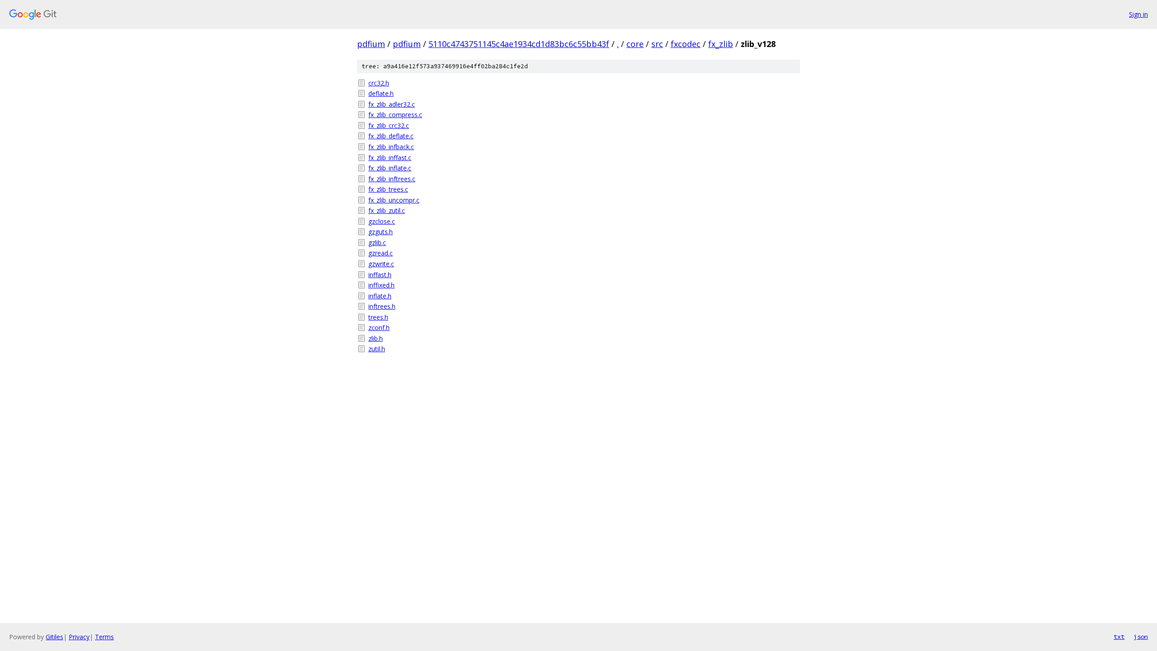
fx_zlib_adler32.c (391, 104)
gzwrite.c (381, 263)
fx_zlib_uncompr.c (393, 200)
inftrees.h (381, 306)
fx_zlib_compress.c (395, 114)
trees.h (378, 317)
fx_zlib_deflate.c (391, 136)
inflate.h (379, 296)
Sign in (1138, 14)
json (1140, 636)
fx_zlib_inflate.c (389, 168)
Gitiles (54, 636)
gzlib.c (377, 242)
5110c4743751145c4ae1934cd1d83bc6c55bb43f (518, 43)
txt (1119, 636)
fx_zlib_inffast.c (389, 157)
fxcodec (686, 43)
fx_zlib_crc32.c (388, 125)
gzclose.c (381, 221)
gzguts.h (380, 231)
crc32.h (378, 83)
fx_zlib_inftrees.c (391, 179)
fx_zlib (720, 43)
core (635, 43)
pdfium (371, 43)
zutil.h (376, 348)
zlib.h (375, 338)
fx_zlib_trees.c (388, 189)
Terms (104, 636)
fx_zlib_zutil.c (386, 210)
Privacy (79, 636)
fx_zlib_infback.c (391, 146)
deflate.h (381, 93)
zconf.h (379, 327)
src (657, 43)
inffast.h (379, 274)
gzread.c (380, 253)
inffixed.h (381, 285)
